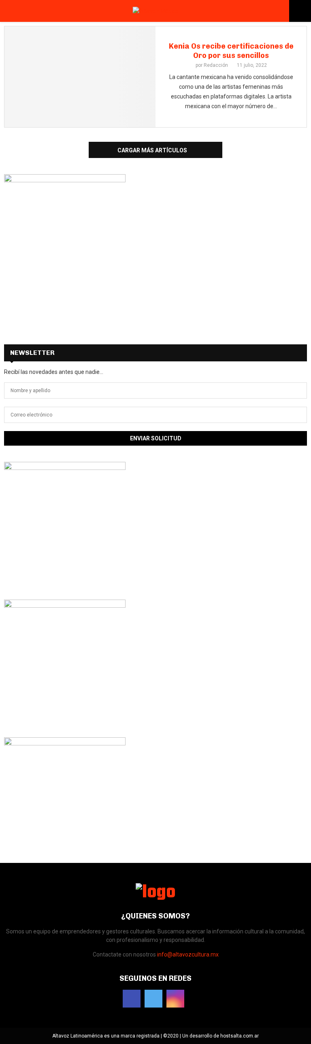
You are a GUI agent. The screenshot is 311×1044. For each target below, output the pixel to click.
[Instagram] (175, 999)
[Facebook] (132, 999)
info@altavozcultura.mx (188, 954)
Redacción (216, 65)
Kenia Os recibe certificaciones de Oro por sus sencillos (231, 51)
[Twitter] (153, 999)
